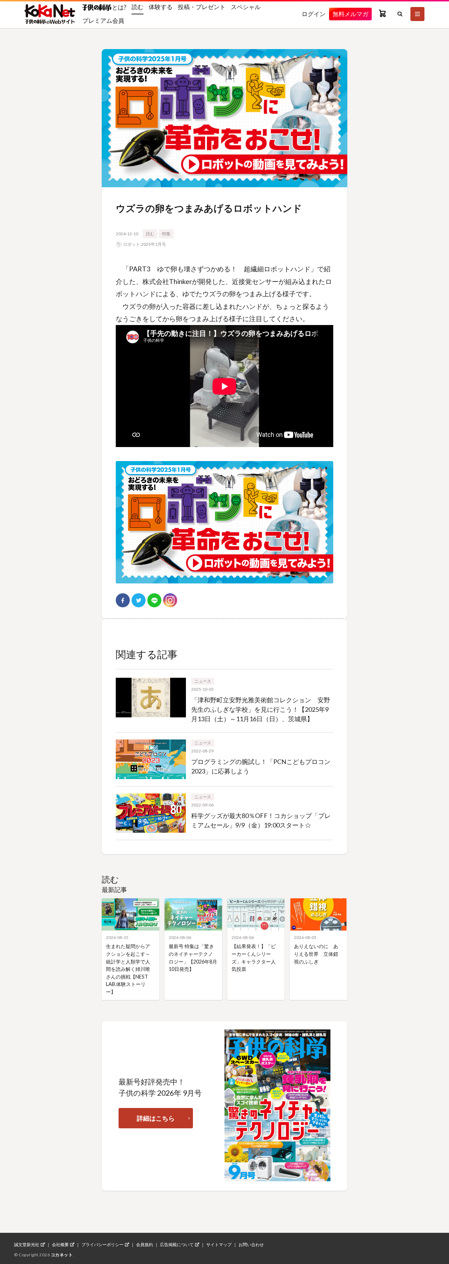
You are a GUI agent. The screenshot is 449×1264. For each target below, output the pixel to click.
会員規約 (144, 1245)
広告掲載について (177, 1245)
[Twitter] (139, 600)
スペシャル (246, 7)
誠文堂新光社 (26, 1245)
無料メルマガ (350, 14)
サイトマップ (219, 1245)
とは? (118, 7)
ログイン (314, 14)
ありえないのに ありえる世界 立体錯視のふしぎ (316, 953)
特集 (166, 233)
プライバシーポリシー (102, 1245)
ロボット (131, 244)
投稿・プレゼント (202, 7)
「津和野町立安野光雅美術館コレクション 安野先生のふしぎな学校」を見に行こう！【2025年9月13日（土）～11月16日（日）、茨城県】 (260, 709)
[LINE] (154, 600)
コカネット (62, 1254)
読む (137, 7)
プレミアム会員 (103, 20)
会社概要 (60, 1245)
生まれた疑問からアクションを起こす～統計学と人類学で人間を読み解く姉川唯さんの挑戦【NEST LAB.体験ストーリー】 (128, 969)
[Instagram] (170, 600)
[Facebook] (123, 600)
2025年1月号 (153, 244)
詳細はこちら (156, 1118)
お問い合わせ (251, 1245)
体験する (161, 7)
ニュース (202, 681)
